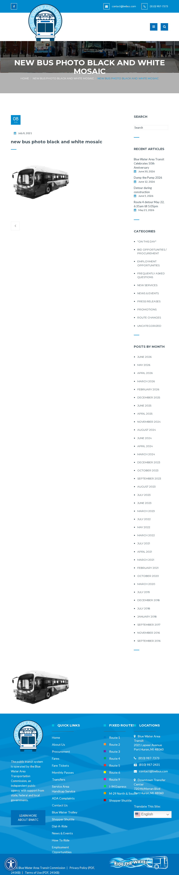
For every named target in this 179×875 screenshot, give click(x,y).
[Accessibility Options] (10, 864)
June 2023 (144, 503)
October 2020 (148, 576)
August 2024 (146, 429)
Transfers (58, 779)
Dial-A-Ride (59, 826)
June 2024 (144, 438)
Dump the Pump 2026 (148, 177)
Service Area (60, 786)
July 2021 (143, 543)
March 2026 (146, 381)
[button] (164, 29)
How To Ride (60, 840)
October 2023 (147, 470)
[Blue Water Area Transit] (43, 22)
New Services (147, 285)
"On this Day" (146, 241)
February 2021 (147, 567)
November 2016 (148, 632)
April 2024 (145, 446)
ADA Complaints (63, 798)
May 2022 (143, 527)
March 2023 (146, 511)
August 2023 (146, 486)
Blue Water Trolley (64, 812)
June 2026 (144, 356)
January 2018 (147, 616)
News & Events (148, 293)
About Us (58, 744)
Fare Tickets (60, 765)
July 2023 (144, 494)
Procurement (61, 751)
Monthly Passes (63, 772)
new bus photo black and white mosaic (63, 78)
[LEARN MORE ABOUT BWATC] (28, 824)
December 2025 (148, 397)
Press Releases (148, 301)
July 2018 (143, 608)
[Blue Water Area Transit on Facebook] (15, 8)
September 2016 (148, 640)
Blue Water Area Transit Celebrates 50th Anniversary (149, 163)
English (146, 814)
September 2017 (148, 624)
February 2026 (148, 389)
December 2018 (148, 600)
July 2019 (143, 592)
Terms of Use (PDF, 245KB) (42, 872)
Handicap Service (63, 791)
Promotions (147, 309)
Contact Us (60, 805)
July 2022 (144, 519)
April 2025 (144, 413)
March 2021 (145, 559)
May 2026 (143, 365)
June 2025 (144, 405)
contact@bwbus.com (124, 6)
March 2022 (146, 535)
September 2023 (149, 478)
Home (25, 78)
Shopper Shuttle (63, 819)
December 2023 (148, 462)
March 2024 (146, 454)
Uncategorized (149, 325)
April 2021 (144, 551)
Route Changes (149, 317)
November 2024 (149, 421)
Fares (55, 758)
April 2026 (145, 373)
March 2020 (146, 584)
